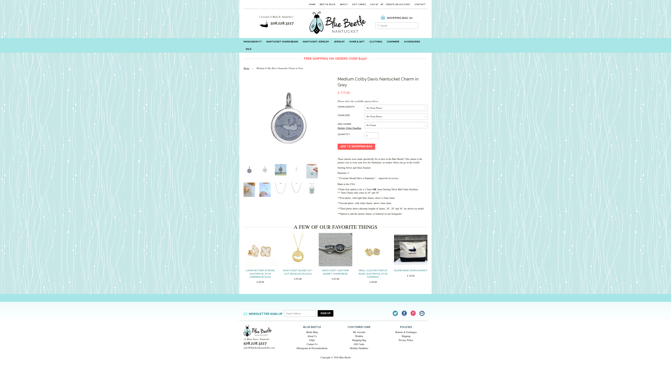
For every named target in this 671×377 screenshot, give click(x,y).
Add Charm (344, 124)
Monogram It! (253, 41)
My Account (359, 332)
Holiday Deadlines (359, 348)
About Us (312, 336)
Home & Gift (357, 41)
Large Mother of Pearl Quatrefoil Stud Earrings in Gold (260, 273)
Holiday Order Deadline (349, 128)
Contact (420, 4)
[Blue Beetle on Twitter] (395, 313)
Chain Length (346, 106)
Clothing (375, 41)
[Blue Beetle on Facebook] (404, 313)
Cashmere (393, 41)
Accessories (412, 41)
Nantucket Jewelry (316, 41)
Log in (374, 4)
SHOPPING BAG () (400, 18)
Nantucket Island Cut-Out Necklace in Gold (298, 272)
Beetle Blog (328, 4)
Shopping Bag (359, 340)
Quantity (344, 134)
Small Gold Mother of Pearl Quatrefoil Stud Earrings (373, 273)
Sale (248, 49)
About (344, 4)
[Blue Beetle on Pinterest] (413, 313)
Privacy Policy (406, 340)
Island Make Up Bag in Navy (410, 270)
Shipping (406, 336)
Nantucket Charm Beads (282, 41)
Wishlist (359, 336)
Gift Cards (359, 4)
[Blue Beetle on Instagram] (422, 313)
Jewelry (339, 41)
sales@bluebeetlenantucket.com (259, 347)
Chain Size (344, 115)
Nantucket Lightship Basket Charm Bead (335, 272)
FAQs (312, 340)
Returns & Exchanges (406, 332)
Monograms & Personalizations (312, 348)
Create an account (398, 4)
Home (312, 4)
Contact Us (312, 344)
